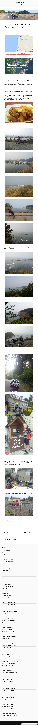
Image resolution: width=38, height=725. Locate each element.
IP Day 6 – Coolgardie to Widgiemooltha (9, 713)
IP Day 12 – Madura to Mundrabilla (8, 697)
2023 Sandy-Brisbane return (7, 588)
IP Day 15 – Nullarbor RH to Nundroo (8, 688)
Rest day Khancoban (5, 613)
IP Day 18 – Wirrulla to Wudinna (7, 679)
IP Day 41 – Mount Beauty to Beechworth (9, 622)
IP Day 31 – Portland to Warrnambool (8, 647)
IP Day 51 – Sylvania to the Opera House (9, 597)
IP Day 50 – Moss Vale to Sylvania (8, 600)
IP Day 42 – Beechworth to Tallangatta (9, 620)
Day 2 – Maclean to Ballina (6, 584)
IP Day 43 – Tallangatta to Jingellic (8, 618)
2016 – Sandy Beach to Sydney (8, 550)
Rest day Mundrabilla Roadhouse (8, 695)
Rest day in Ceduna (5, 683)
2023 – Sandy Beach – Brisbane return (9, 566)
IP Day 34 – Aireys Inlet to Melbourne (8, 640)
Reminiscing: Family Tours (7, 572)
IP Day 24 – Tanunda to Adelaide (8, 665)
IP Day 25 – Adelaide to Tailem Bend (8, 663)
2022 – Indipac (5, 563)
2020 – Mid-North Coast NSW (8, 559)
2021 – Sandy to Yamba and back (8, 561)
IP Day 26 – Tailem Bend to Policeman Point (10, 661)
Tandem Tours (19, 3)
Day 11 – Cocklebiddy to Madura (8, 699)
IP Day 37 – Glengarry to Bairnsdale (8, 631)
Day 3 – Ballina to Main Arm (7, 581)
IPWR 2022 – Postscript (6, 595)
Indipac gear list (5, 593)
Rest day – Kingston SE (6, 656)
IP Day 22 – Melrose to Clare (7, 670)
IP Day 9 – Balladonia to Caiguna (8, 704)
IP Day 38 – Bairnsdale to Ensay (7, 629)
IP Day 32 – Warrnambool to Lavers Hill (9, 645)
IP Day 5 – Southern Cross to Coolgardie (9, 715)
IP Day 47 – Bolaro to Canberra (7, 606)
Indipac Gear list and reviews (8, 568)
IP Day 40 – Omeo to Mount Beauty (8, 624)
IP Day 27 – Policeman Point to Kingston (9, 658)
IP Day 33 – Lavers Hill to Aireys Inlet (8, 643)
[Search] (35, 8)
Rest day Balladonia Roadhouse (7, 706)
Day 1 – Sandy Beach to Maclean (7, 586)
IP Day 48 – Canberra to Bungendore (8, 604)
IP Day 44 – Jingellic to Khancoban (8, 615)
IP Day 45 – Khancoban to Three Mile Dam (9, 611)
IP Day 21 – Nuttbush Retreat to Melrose (9, 672)
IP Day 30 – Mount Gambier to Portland (9, 649)
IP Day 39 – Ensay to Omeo (7, 627)
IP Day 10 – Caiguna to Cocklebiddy (8, 701)
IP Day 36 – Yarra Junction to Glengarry (9, 634)
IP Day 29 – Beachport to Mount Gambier (9, 652)
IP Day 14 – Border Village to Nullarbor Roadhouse (11, 690)
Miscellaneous (5, 570)
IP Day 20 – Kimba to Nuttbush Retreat (9, 674)
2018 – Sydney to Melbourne (8, 554)
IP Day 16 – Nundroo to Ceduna (7, 686)
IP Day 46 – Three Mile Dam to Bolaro (8, 609)
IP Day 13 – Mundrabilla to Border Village (9, 692)
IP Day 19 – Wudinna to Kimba (7, 677)
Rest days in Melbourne (6, 638)
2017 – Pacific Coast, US (7, 552)
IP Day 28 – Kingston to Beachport (8, 654)
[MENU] (3, 8)
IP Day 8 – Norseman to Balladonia (8, 708)
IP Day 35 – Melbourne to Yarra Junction (9, 636)
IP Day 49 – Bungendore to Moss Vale (8, 602)
